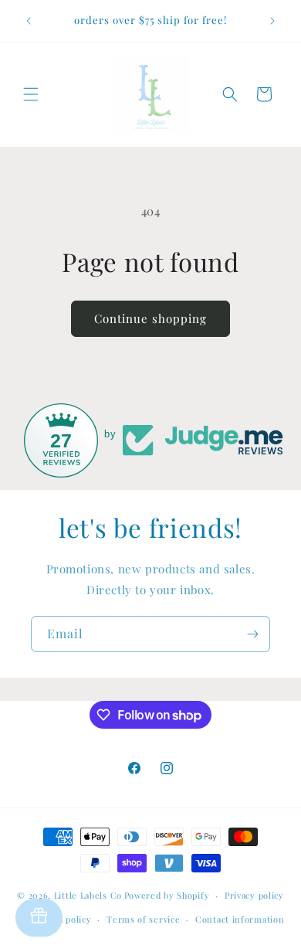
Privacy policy (254, 895)
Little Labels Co (88, 895)
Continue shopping (150, 318)
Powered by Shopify (167, 895)
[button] (31, 94)
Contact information (239, 919)
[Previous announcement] (29, 21)
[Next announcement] (272, 21)
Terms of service (143, 919)
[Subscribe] (252, 634)
